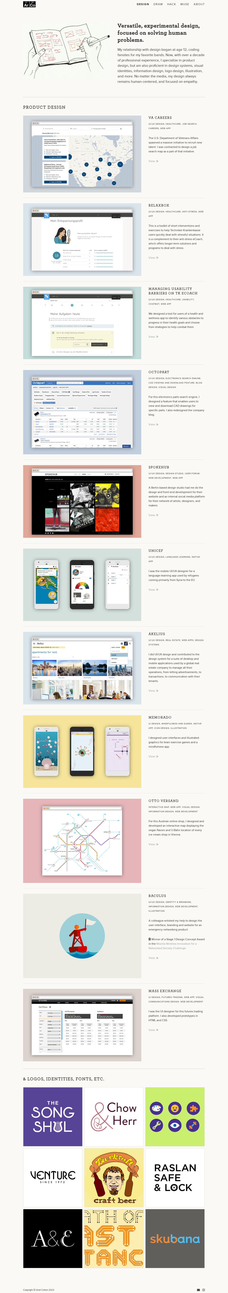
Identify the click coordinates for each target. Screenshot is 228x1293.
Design (143, 4)
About (199, 4)
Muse (184, 4)
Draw (158, 4)
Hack (171, 4)
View (152, 161)
